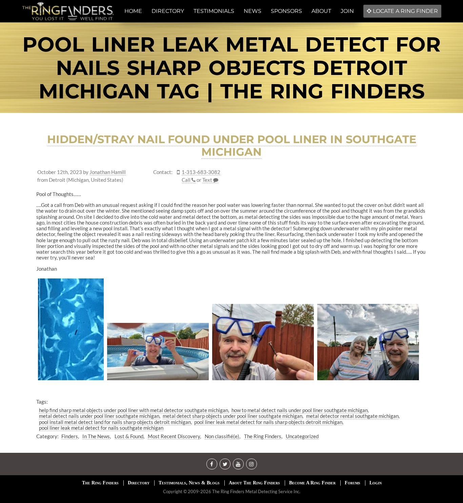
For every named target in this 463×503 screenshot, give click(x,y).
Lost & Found (129, 436)
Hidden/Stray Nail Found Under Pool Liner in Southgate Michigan (231, 145)
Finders (69, 436)
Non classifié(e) (222, 436)
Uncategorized (302, 436)
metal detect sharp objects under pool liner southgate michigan (232, 416)
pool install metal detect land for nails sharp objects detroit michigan (115, 422)
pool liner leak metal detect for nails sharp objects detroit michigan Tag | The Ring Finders (231, 68)
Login (375, 482)
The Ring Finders (262, 436)
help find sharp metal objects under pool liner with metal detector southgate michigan (133, 410)
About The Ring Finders (254, 482)
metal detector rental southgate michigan (352, 416)
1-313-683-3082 (201, 172)
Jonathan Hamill (107, 172)
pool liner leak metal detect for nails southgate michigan (101, 428)
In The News (96, 436)
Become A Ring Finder (312, 482)
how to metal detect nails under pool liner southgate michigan (300, 410)
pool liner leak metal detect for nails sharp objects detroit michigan (268, 422)
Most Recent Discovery (174, 436)
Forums (352, 482)
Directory (138, 482)
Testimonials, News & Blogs (189, 482)
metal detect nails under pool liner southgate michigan (99, 416)
